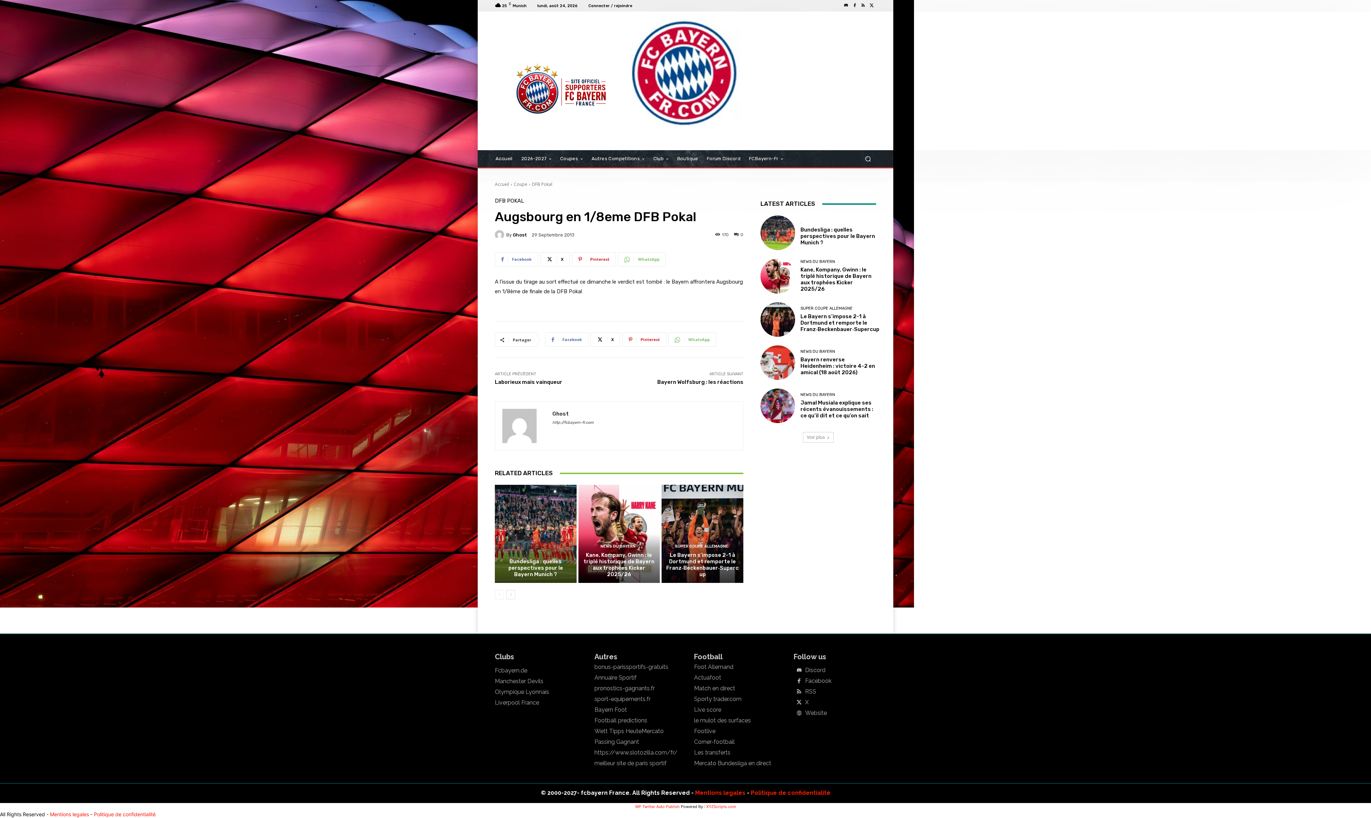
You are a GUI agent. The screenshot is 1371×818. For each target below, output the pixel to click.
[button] (867, 159)
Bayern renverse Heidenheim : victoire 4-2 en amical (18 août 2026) (837, 366)
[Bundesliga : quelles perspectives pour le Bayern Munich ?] (536, 534)
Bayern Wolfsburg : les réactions (700, 382)
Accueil (502, 184)
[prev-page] (499, 594)
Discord (815, 670)
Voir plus (816, 437)
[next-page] (510, 594)
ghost (520, 235)
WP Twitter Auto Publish (657, 806)
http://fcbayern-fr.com (573, 423)
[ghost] (500, 234)
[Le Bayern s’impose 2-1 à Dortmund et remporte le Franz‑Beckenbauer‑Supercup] (702, 534)
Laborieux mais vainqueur (528, 382)
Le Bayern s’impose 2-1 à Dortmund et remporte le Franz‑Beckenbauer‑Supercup (702, 565)
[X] (872, 5)
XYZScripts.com (721, 806)
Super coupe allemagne (701, 546)
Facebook (818, 681)
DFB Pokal (542, 184)
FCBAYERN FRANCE (533, 41)
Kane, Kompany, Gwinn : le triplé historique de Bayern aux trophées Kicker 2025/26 (618, 565)
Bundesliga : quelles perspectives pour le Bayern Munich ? (535, 568)
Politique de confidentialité (790, 792)
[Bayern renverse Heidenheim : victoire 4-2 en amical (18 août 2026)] (777, 362)
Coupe (520, 184)
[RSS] (863, 5)
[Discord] (846, 5)
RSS (810, 692)
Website (816, 713)
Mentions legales (720, 792)
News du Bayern (618, 546)
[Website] (799, 713)
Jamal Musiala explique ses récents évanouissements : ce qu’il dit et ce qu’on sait (836, 409)
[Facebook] (854, 5)
